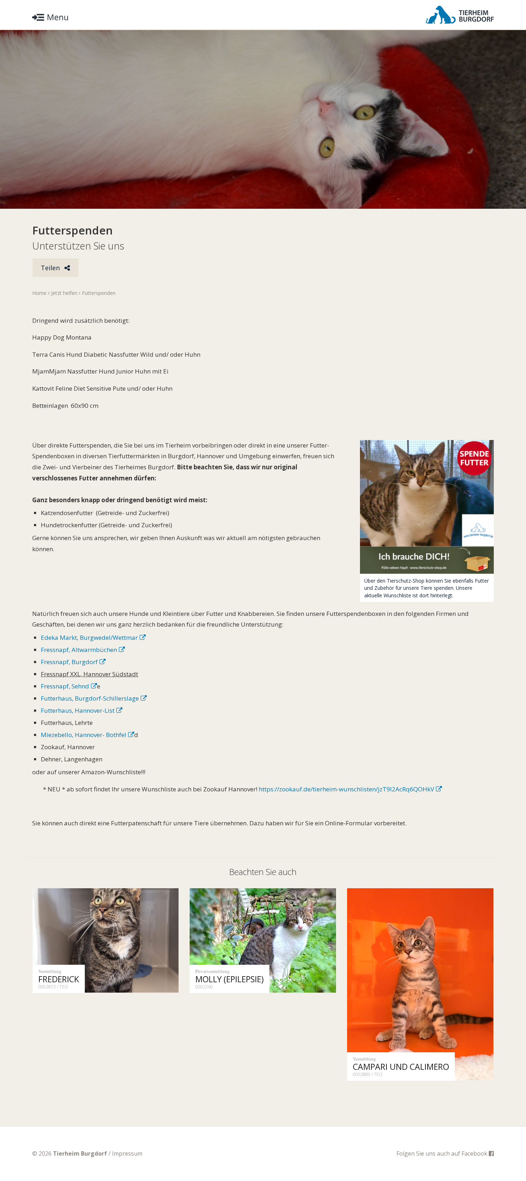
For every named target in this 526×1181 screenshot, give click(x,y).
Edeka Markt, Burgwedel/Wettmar (89, 637)
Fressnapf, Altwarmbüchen (79, 650)
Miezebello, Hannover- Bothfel (83, 735)
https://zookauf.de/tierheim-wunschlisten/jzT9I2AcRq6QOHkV (346, 789)
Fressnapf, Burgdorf (69, 662)
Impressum (127, 1153)
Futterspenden (99, 293)
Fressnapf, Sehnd (65, 686)
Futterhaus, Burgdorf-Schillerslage (90, 698)
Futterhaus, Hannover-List (78, 710)
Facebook (475, 1153)
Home (39, 293)
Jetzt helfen (64, 293)
